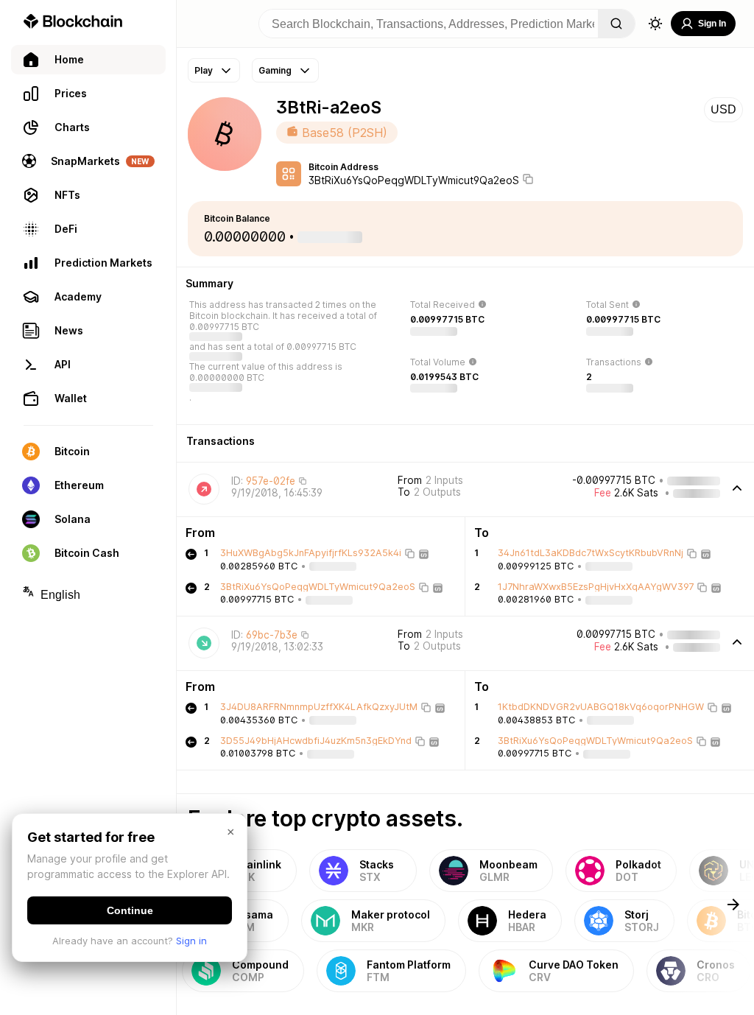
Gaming (275, 70)
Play (203, 70)
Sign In (712, 23)
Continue (130, 910)
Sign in (191, 940)
